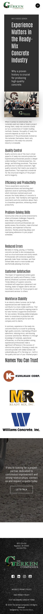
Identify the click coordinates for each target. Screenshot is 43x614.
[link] (13, 5)
